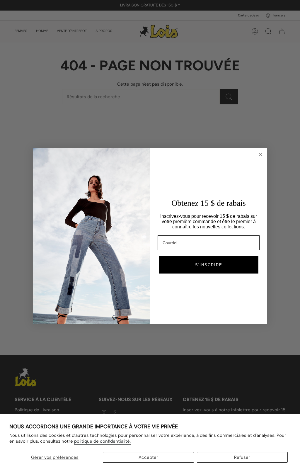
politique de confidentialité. (102, 441)
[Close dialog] (260, 154)
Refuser (242, 457)
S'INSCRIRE (208, 265)
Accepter (148, 457)
